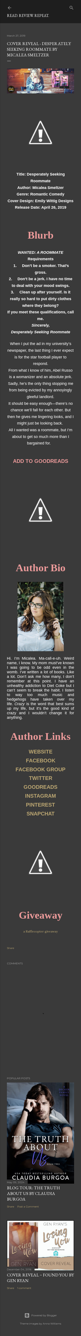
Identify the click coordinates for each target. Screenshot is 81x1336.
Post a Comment (28, 1206)
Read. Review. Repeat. (28, 15)
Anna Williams (52, 1323)
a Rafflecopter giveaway (40, 931)
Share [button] (10, 948)
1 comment (24, 1288)
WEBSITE (40, 752)
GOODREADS (40, 787)
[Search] (71, 7)
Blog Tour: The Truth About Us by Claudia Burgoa (33, 1193)
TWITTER (40, 778)
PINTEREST (40, 805)
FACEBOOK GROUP (40, 769)
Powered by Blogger (44, 1315)
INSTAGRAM (40, 796)
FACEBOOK (40, 760)
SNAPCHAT (41, 814)
